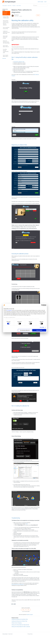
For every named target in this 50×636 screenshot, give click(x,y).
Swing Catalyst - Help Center (6, 5)
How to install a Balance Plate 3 (5, 56)
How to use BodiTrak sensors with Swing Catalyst (6, 41)
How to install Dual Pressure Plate (6, 28)
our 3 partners (9, 310)
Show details (42, 327)
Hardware (13, 5)
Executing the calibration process (20, 253)
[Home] (8, 2)
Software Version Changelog (17, 622)
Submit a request (40, 1)
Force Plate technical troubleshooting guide (5, 51)
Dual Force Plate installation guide (6, 17)
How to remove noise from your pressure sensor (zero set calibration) (6, 22)
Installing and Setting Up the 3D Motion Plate (19, 621)
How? (27, 523)
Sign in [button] (45, 1)
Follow (38, 15)
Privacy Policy (30, 633)
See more (4, 58)
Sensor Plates (19, 5)
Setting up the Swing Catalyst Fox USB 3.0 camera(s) (21, 626)
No (28, 609)
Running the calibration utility (22, 20)
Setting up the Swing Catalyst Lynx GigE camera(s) (20, 624)
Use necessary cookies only (25, 330)
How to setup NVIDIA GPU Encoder (5, 37)
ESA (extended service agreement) (18, 584)
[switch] (19, 323)
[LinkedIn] (14, 604)
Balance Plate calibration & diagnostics (5, 13)
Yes (23, 609)
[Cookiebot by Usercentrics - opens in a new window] (42, 305)
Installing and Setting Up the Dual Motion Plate (6, 32)
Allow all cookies (39, 330)
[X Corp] (13, 604)
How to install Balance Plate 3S (6, 46)
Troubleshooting (16, 518)
